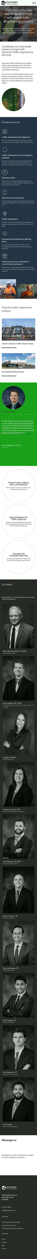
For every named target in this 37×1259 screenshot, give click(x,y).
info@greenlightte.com (9, 1210)
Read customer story (9, 347)
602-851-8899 (6, 1207)
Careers (4, 1242)
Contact (4, 1248)
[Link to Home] (9, 3)
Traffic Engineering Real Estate (11, 1222)
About (4, 1239)
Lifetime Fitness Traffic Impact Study (17, 343)
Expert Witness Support (9, 1225)
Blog (3, 1245)
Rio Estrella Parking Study (13, 371)
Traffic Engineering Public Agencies (12, 1228)
